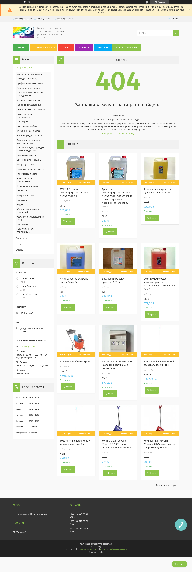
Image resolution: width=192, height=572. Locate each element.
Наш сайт (103, 47)
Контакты (84, 47)
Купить (69, 221)
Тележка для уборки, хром (75, 361)
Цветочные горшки (26, 155)
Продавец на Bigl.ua (96, 547)
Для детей (22, 191)
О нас (66, 47)
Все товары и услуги (166, 485)
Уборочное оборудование (29, 74)
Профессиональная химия (30, 83)
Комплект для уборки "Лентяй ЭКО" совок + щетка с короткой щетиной (159, 444)
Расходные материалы (28, 79)
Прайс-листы (22, 238)
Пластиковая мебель (27, 126)
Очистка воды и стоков (28, 186)
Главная (21, 47)
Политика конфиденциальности (113, 549)
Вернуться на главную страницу (118, 134)
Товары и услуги (43, 47)
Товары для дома (25, 165)
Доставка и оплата (126, 47)
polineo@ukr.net (28, 347)
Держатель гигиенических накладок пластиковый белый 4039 (117, 365)
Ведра (20, 205)
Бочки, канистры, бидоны (29, 160)
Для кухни (22, 200)
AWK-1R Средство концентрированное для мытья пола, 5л (74, 192)
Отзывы (19, 250)
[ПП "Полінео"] (23, 38)
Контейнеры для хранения (30, 136)
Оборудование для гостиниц (31, 110)
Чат (182, 564)
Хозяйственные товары (28, 88)
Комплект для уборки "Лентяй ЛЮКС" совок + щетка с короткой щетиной (117, 444)
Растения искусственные (29, 105)
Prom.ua (108, 544)
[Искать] (176, 33)
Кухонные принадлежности (30, 169)
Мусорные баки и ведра (28, 100)
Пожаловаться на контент (88, 549)
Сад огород (22, 122)
